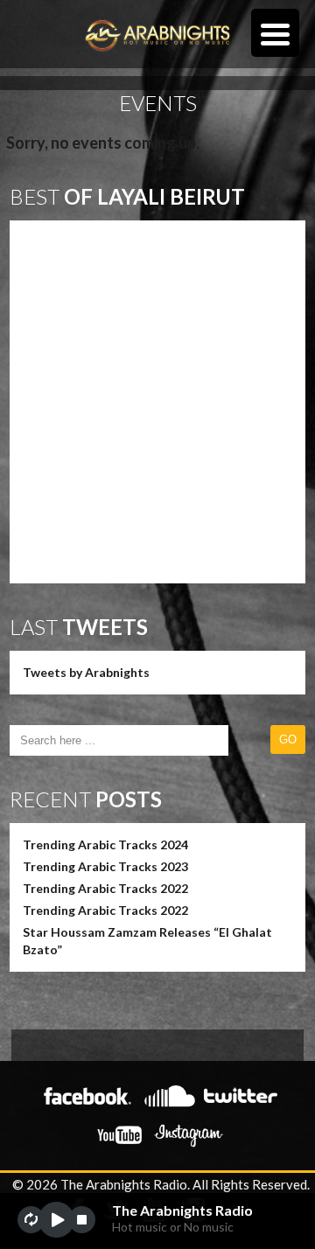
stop (81, 1219)
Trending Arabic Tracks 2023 (105, 866)
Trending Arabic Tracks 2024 (105, 844)
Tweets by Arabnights (86, 672)
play (56, 1220)
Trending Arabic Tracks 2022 (105, 888)
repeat (31, 1219)
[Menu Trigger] (275, 33)
